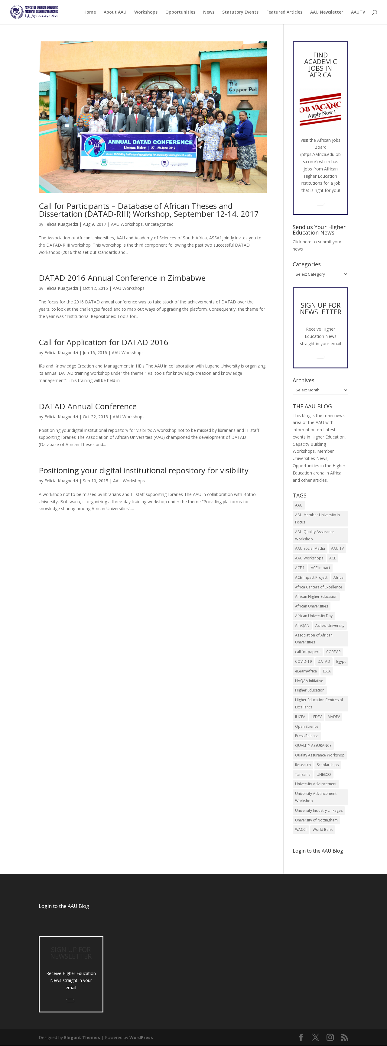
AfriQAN (302, 625)
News (208, 12)
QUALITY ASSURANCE (313, 745)
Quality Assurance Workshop (320, 755)
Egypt (341, 661)
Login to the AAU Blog (64, 906)
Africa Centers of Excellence (318, 587)
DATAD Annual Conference (88, 406)
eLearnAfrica (306, 671)
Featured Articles (284, 12)
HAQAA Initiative (309, 680)
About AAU (115, 12)
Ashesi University (329, 625)
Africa (338, 577)
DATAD (324, 661)
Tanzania (303, 774)
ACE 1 (300, 567)
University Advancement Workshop (316, 797)
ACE (332, 558)
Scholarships (328, 764)
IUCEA (300, 716)
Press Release (307, 735)
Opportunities (180, 12)
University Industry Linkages (319, 810)
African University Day (314, 615)
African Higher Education (316, 596)
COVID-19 (303, 661)
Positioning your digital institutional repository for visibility (144, 470)
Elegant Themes (82, 1037)
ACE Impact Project (311, 577)
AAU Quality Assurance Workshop (314, 535)
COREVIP (333, 651)
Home (89, 12)
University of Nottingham (316, 820)
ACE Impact (320, 567)
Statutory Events (240, 12)
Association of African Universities (314, 639)
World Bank (323, 829)
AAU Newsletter (326, 12)
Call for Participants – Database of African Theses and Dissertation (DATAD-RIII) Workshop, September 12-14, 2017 (149, 209)
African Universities (311, 606)
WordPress (141, 1037)
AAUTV (358, 12)
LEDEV (316, 716)
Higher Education (309, 690)
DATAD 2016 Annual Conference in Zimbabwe (122, 277)
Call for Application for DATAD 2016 (103, 342)
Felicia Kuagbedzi (61, 224)
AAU (299, 505)
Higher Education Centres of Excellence (319, 703)
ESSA (327, 671)
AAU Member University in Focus (317, 518)
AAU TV (337, 548)
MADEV (334, 716)
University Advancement (316, 783)
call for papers (307, 651)
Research (303, 764)
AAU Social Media (310, 548)
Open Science (306, 726)
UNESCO (324, 774)
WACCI (301, 829)
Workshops (146, 12)
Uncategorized (159, 224)
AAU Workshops (127, 224)
